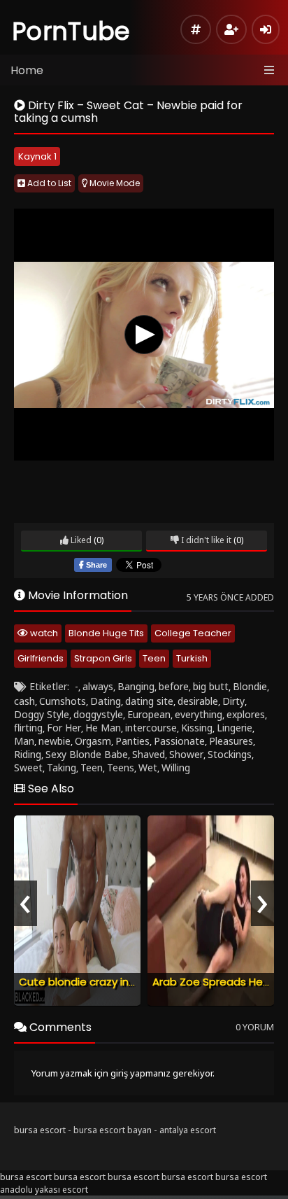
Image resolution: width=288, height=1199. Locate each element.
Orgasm (93, 741)
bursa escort (40, 1130)
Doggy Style (41, 714)
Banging (135, 686)
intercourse (151, 727)
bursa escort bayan (112, 1130)
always (97, 686)
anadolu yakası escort (44, 1190)
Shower (186, 754)
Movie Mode (113, 183)
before (174, 686)
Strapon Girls (103, 658)
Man (24, 741)
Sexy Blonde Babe (86, 754)
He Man (103, 727)
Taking (61, 767)
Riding (27, 754)
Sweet (28, 767)
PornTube (71, 31)
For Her (64, 727)
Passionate (179, 741)
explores (245, 714)
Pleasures (231, 741)
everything (198, 714)
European (149, 714)
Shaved (148, 754)
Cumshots (62, 701)
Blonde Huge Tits (106, 633)
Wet (147, 767)
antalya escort (187, 1130)
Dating (105, 701)
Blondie (250, 686)
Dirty (233, 701)
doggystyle (98, 714)
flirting (28, 727)
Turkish (192, 658)
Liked (80, 540)
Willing (175, 767)
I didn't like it (205, 540)
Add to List (48, 183)
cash (24, 701)
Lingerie (234, 727)
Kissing (197, 727)
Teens (120, 767)
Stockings (230, 754)
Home (26, 70)
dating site (149, 701)
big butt (211, 686)
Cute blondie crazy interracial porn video (124, 981)
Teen (154, 658)
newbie (54, 741)
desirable (198, 701)
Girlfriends (40, 658)
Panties (132, 741)
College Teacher (192, 633)
